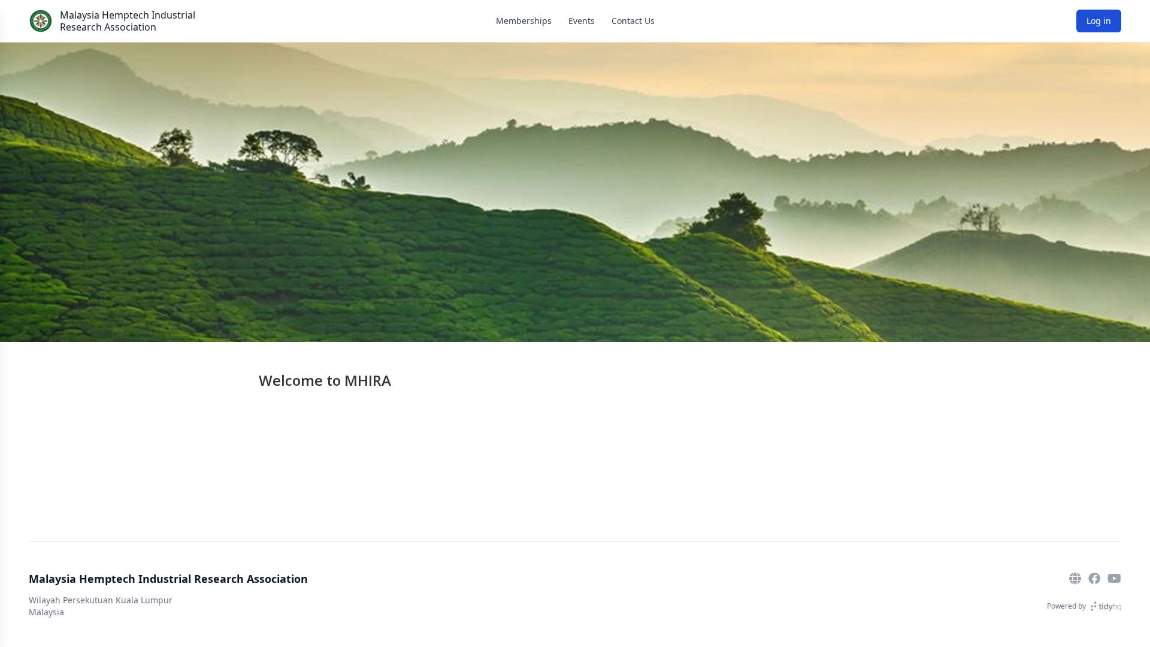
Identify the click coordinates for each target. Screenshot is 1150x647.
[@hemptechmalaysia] (1114, 578)
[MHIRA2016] (1094, 578)
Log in (1099, 20)
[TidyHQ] (1106, 606)
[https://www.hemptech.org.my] (1075, 578)
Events (581, 20)
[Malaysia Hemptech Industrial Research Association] (41, 21)
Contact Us (633, 20)
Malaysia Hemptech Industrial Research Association (127, 21)
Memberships (524, 20)
